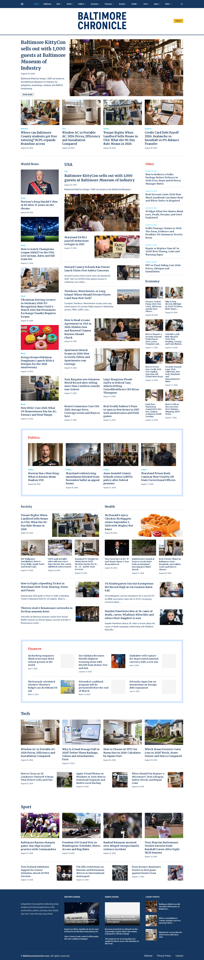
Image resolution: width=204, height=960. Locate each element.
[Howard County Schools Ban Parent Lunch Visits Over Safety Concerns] (128, 272)
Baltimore (47, 4)
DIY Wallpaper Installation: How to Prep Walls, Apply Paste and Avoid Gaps (33, 563)
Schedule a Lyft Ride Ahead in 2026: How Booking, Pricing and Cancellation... (174, 339)
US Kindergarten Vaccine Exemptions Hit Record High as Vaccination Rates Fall (129, 587)
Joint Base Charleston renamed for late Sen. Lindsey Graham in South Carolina (153, 410)
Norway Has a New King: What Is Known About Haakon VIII (43, 477)
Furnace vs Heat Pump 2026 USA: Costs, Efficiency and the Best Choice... (153, 306)
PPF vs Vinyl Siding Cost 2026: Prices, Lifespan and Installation (163, 268)
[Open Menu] (22, 4)
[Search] (181, 4)
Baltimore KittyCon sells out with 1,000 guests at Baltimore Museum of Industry (43, 55)
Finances (108, 4)
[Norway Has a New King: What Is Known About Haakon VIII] (45, 464)
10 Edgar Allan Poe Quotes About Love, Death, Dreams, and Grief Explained (164, 214)
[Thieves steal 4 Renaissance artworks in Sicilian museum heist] (87, 614)
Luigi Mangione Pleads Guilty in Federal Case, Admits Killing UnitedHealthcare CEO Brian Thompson (121, 386)
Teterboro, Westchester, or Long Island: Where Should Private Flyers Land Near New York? (87, 295)
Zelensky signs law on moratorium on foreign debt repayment (143, 684)
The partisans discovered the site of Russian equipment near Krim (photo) (122, 919)
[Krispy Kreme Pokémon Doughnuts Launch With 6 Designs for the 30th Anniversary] (40, 349)
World (69, 4)
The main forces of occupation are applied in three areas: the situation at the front (122, 941)
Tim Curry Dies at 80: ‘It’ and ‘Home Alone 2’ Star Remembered (117, 561)
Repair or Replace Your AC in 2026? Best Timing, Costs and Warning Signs (162, 251)
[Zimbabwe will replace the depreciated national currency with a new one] (169, 661)
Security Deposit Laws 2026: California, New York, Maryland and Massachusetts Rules (173, 374)
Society (122, 4)
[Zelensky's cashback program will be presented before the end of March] (118, 687)
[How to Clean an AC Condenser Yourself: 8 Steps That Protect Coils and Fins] (64, 779)
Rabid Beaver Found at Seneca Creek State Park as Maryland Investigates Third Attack (143, 564)
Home (36, 4)
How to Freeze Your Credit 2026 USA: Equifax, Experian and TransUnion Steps (154, 372)
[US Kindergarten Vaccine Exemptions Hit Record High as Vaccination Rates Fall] (171, 589)
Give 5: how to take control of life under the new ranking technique (81, 937)
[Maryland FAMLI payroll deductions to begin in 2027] (117, 247)
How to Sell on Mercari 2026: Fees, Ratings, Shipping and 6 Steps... (172, 409)
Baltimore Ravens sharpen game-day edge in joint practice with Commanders (38, 846)
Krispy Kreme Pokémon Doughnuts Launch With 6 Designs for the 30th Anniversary (37, 362)
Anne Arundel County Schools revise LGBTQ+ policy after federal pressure (118, 478)
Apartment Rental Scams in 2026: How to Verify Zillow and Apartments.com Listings (77, 357)
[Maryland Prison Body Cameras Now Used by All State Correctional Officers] (158, 464)
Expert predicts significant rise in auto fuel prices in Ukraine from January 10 (81, 930)
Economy (94, 4)
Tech (145, 4)
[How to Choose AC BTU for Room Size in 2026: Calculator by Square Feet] (122, 741)
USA (58, 4)
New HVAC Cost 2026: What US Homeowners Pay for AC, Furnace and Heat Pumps (39, 411)
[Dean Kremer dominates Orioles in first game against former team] (175, 873)
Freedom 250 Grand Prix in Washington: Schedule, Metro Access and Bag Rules (81, 846)
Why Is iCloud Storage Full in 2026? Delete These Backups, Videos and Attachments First (81, 754)
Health (134, 4)
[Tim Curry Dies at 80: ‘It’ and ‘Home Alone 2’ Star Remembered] (117, 554)
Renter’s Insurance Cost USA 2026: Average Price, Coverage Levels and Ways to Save (82, 411)
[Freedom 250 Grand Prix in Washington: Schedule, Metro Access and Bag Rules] (81, 834)
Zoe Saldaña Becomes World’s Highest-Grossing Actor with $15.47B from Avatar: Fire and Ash (93, 662)
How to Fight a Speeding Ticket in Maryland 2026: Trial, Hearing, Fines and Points (44, 587)
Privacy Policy (164, 955)
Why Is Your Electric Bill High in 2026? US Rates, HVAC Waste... (174, 305)
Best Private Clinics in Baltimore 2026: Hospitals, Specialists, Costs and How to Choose (170, 564)
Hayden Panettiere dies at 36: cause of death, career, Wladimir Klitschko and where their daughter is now (129, 615)
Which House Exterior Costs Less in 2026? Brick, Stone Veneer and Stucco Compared (163, 753)
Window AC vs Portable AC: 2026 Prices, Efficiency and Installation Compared (38, 753)
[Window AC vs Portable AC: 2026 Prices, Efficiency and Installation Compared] (81, 125)
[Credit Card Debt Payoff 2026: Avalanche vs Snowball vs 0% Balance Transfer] (164, 125)
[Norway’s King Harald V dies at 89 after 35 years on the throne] (40, 192)
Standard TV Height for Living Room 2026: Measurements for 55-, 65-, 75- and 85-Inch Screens (86, 564)
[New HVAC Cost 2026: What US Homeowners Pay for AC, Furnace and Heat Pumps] (40, 398)
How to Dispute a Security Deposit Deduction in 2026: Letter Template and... (153, 339)
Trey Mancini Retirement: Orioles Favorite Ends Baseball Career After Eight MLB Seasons (162, 847)
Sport (156, 4)
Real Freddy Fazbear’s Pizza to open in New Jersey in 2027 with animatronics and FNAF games (121, 411)
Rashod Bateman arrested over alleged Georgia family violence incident (121, 846)
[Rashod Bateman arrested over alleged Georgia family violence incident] (122, 834)
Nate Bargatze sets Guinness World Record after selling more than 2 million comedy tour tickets (82, 384)
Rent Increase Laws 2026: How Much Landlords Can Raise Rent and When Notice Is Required (164, 197)
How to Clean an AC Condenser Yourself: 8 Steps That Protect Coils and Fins (37, 776)
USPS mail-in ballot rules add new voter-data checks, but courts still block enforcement (59, 563)
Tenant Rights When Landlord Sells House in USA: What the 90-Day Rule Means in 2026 (34, 522)
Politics (81, 4)
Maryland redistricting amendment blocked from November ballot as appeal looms (83, 478)
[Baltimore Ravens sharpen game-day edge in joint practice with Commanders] (40, 834)
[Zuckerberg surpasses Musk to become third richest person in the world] (68, 661)
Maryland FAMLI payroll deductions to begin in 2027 (76, 241)
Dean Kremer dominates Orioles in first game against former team (146, 869)
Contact (178, 21)
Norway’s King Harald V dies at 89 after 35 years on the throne (39, 205)
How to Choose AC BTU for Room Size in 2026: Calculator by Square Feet (122, 753)
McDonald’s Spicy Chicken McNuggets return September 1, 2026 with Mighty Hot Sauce (119, 522)
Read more (28, 95)
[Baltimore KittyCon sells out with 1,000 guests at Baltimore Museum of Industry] (126, 67)
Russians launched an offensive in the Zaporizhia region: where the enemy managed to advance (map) (121, 931)
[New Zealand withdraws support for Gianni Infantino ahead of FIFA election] (64, 873)
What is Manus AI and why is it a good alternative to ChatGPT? (81, 920)
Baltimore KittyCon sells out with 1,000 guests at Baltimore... (169, 906)
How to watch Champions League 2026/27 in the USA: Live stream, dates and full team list (38, 254)
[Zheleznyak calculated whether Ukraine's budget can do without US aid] (68, 687)
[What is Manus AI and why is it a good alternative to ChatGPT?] (81, 913)
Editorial (148, 955)
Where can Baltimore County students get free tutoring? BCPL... (170, 920)
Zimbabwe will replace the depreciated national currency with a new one (143, 658)
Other (167, 4)
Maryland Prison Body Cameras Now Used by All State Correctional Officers (158, 477)
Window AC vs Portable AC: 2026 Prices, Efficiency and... (170, 934)
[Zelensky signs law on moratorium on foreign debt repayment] (169, 687)
